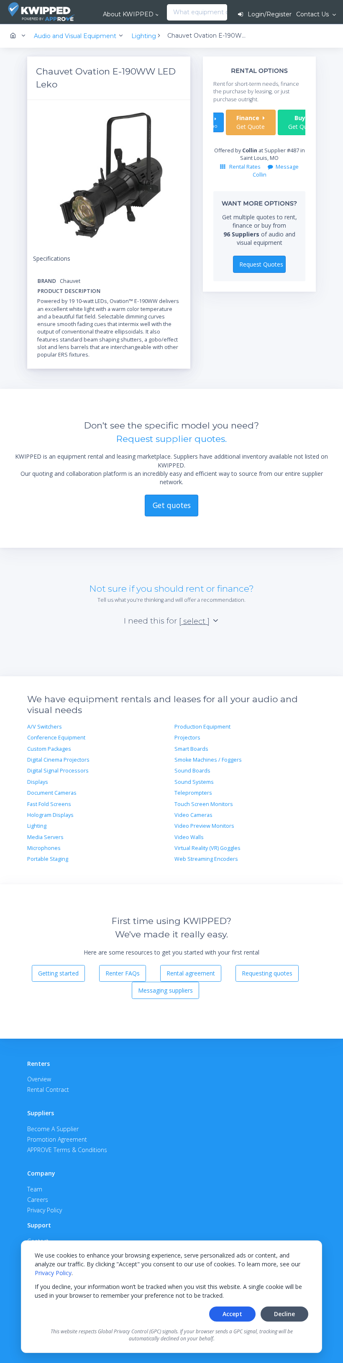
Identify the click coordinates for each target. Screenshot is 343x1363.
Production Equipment (202, 726)
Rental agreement (190, 973)
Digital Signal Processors (58, 770)
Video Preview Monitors (204, 825)
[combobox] (169, 12)
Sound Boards (192, 770)
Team (34, 1189)
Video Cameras (193, 815)
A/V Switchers (44, 726)
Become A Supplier (53, 1129)
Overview (39, 1079)
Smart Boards (191, 748)
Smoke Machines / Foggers (208, 759)
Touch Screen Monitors (203, 804)
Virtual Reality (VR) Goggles (207, 848)
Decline (284, 1314)
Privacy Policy (53, 1273)
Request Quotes (261, 264)
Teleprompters (193, 792)
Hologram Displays (50, 815)
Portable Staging (47, 858)
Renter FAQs (122, 973)
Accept (232, 1314)
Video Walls (189, 837)
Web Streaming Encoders (206, 858)
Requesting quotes (267, 973)
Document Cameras (52, 792)
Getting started (58, 973)
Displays (37, 781)
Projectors (187, 737)
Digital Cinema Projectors (58, 759)
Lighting (36, 825)
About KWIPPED (128, 14)
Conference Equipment (56, 737)
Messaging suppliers (165, 990)
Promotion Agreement (57, 1139)
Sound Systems (194, 781)
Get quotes (172, 505)
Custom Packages (49, 748)
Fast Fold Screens (49, 804)
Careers (37, 1200)
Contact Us (313, 14)
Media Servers (45, 837)
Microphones (44, 848)
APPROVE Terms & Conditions (67, 1150)
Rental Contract (48, 1089)
